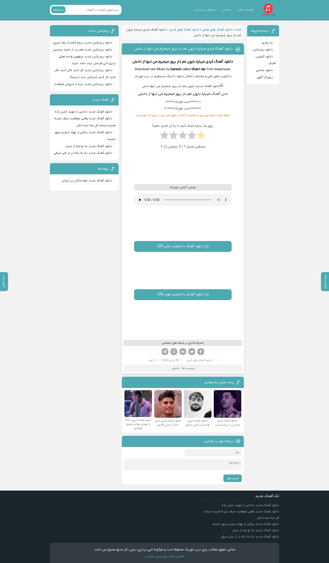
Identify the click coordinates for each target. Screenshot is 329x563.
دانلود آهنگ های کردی (184, 30)
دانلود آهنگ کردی (219, 61)
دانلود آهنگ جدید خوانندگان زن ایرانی (87, 180)
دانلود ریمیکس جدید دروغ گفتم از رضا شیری (82, 43)
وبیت (149, 556)
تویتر (191, 351)
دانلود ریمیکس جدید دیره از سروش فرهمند (83, 84)
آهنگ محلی (245, 10)
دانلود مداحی (264, 70)
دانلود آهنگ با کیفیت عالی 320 (180, 246)
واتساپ (174, 351)
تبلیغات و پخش (205, 10)
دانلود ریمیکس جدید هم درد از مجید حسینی (82, 50)
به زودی (267, 43)
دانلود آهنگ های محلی (217, 30)
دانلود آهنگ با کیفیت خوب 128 (180, 294)
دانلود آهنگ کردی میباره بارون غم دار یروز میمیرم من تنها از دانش (183, 48)
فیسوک (200, 351)
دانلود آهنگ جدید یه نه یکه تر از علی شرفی (83, 153)
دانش (137, 61)
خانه (238, 30)
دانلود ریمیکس (263, 50)
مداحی (227, 10)
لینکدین (182, 351)
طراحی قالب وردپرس (170, 556)
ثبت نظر (232, 478)
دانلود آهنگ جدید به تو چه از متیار (89, 146)
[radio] (201, 136)
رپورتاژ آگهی (265, 77)
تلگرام (165, 351)
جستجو (58, 10)
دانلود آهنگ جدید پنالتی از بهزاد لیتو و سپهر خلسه (245, 524)
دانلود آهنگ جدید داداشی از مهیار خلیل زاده (83, 112)
